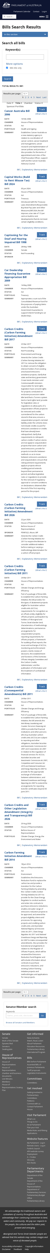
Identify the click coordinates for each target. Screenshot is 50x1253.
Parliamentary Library (35, 1049)
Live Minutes (7, 1079)
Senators (6, 1046)
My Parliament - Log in (36, 1143)
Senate (5, 1038)
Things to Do (32, 1121)
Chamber (28, 103)
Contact (36, 11)
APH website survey (35, 1151)
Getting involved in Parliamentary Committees (34, 1095)
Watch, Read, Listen (35, 1040)
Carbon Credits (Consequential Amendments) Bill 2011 (18, 690)
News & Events (33, 1038)
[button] (44, 16)
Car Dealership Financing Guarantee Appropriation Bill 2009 (17, 275)
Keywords (10, 1011)
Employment (32, 1154)
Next (38, 97)
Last (44, 97)
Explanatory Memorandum (34, 169)
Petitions (30, 1101)
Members (6, 1081)
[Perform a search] (4, 16)
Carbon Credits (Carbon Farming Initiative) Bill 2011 (16, 569)
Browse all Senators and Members (20, 1022)
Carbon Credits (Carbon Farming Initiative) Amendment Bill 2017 (18, 334)
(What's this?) (41, 114)
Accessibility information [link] (12, 1246)
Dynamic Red (7, 1043)
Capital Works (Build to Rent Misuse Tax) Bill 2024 (17, 180)
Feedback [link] (18, 1249)
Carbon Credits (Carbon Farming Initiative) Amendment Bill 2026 (18, 510)
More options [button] (14, 63)
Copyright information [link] (34, 1246)
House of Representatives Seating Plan (12, 1087)
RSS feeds (31, 1162)
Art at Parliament (34, 1124)
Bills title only (16, 68)
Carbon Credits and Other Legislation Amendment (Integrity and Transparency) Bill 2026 (18, 812)
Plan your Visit (33, 1127)
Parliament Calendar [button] (22, 11)
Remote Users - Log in (36, 1145)
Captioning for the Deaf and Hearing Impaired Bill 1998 (16, 238)
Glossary (30, 1160)
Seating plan (7, 1049)
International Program (36, 1052)
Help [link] (27, 1249)
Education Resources (36, 1046)
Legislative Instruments (36, 1073)
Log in (44, 11)
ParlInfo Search (33, 1148)
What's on (31, 1119)
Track (42, 109)
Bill (18, 169)
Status (38, 103)
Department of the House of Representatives (34, 1184)
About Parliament (34, 1043)
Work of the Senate (10, 1040)
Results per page (12, 93)
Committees (32, 1082)
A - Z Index (31, 1157)
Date (9, 103)
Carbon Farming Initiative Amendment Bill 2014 (18, 856)
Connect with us (33, 1103)
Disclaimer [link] (6, 1249)
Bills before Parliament (36, 1061)
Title (18, 103)
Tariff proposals (33, 1070)
